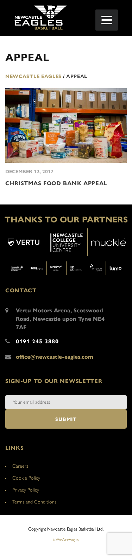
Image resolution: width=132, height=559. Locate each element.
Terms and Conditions (34, 502)
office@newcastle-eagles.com (54, 356)
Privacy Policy (25, 490)
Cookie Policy (26, 478)
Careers (20, 466)
